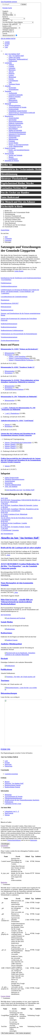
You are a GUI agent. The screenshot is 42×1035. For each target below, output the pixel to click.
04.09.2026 (4, 512)
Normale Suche (7, 8)
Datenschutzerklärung (14, 840)
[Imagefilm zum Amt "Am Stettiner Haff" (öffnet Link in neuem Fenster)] (20, 490)
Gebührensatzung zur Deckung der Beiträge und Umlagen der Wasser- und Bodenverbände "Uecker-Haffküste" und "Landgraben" (20, 291)
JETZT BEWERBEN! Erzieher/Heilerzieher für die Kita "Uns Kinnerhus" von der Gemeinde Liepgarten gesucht (20, 566)
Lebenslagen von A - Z (12, 811)
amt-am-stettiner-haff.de (8, 38)
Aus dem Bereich (7, 22)
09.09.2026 (4, 521)
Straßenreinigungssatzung (9, 327)
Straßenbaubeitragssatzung (9, 324)
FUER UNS (5, 749)
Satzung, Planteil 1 (10, 444)
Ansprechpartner (10, 481)
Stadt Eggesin (9, 813)
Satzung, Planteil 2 (10, 446)
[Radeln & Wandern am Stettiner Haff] (10, 629)
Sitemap (7, 815)
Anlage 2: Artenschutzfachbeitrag (19, 358)
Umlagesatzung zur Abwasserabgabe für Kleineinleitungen (19, 334)
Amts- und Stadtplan (11, 486)
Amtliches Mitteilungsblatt (13, 485)
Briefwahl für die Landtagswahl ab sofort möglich (21, 548)
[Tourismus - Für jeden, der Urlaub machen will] (20, 676)
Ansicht (4, 33)
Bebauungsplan (9, 353)
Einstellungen (5, 844)
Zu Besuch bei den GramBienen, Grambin (14, 523)
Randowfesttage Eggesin (12, 787)
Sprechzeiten (9, 483)
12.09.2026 (4, 528)
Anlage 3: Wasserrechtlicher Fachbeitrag (21, 360)
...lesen (8, 555)
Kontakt (7, 762)
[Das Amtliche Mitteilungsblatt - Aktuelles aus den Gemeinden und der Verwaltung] (11, 640)
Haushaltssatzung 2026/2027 (10, 303)
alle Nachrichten (6, 615)
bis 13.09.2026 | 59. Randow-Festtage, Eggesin (15, 527)
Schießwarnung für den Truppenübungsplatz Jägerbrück (22, 800)
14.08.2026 (4, 503)
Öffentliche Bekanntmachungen (14, 479)
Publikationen (6, 669)
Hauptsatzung (5, 300)
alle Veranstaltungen (7, 533)
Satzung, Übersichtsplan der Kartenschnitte (18, 442)
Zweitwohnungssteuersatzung (10, 340)
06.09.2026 (4, 516)
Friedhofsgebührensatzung (9, 286)
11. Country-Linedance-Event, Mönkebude (14, 514)
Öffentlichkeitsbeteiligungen (13, 798)
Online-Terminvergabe (12, 477)
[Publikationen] (10, 666)
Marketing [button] (4, 882)
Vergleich (5, 11)
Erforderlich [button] (4, 846)
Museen (7, 781)
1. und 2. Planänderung (12, 413)
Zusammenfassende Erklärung (14, 389)
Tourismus (5, 680)
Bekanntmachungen (9, 693)
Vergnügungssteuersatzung (9, 337)
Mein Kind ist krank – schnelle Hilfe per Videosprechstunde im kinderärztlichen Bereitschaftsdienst (17, 602)
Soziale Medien (7, 622)
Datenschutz (8, 766)
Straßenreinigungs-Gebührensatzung (12, 330)
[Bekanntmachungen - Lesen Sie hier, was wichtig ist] (21, 689)
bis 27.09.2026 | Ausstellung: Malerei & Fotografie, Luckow (19, 505)
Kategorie (5, 24)
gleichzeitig (6, 31)
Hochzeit (4, 658)
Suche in (5, 17)
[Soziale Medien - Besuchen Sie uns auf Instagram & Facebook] (15, 618)
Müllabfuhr (8, 795)
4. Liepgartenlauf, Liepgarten (10, 530)
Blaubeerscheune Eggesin (13, 785)
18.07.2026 (4, 498)
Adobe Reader (18, 271)
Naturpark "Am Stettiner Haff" (14, 783)
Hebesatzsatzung (6, 307)
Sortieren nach (6, 26)
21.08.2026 (4, 507)
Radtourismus (6, 633)
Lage (6, 761)
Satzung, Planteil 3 (10, 448)
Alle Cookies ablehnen (8, 1033)
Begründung (8, 355)
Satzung (7, 424)
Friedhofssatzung (6, 283)
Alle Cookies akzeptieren (23, 1033)
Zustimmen (6, 847)
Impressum (8, 764)
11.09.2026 (4, 525)
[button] (3, 230)
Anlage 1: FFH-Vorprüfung (17, 356)
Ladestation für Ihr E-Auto (13, 803)
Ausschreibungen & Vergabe (13, 796)
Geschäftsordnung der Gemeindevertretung (14, 296)
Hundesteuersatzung (7, 310)
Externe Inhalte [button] (5, 996)
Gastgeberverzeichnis (11, 774)
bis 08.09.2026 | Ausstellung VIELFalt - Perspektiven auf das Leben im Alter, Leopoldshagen (20, 510)
